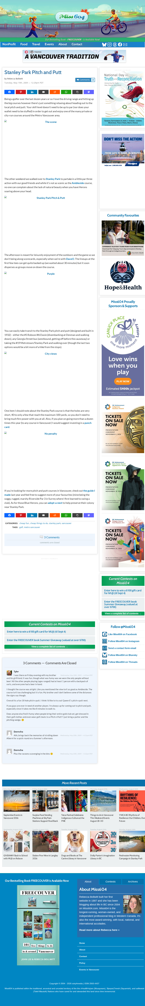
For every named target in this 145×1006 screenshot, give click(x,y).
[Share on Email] (43, 92)
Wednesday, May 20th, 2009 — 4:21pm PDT (76, 735)
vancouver (67, 523)
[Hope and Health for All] (123, 276)
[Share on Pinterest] (21, 92)
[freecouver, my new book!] (38, 965)
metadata (50, 520)
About (62, 44)
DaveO (70, 258)
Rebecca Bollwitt (15, 78)
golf (21, 527)
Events (49, 44)
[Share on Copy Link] (77, 92)
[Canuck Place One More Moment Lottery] (123, 353)
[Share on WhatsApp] (66, 92)
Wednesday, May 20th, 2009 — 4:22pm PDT (76, 754)
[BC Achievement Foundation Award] (123, 426)
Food (23, 44)
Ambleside (78, 183)
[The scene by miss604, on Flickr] (49, 147)
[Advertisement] (50, 587)
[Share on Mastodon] (89, 92)
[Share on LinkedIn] (32, 92)
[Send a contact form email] (125, 45)
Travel (36, 44)
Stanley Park (53, 178)
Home (82, 943)
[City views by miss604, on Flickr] (49, 379)
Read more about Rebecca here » (99, 930)
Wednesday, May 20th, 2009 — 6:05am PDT (76, 675)
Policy (82, 963)
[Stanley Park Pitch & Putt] (49, 223)
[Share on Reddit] (55, 92)
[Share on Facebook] (9, 92)
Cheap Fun (24, 523)
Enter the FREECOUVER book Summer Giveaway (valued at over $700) (46, 640)
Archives (133, 881)
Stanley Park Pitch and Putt (32, 72)
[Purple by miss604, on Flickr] (49, 299)
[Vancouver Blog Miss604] (72, 15)
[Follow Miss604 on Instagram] (109, 45)
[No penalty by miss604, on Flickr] (49, 459)
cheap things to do (39, 523)
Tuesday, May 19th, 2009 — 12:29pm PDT (23, 82)
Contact (77, 44)
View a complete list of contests (48, 646)
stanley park (55, 523)
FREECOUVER (74, 39)
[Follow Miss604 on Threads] (114, 45)
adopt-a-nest (55, 502)
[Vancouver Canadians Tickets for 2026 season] (74, 56)
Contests (110, 881)
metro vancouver (32, 527)
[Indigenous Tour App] (123, 238)
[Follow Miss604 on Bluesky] (104, 45)
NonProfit (9, 44)
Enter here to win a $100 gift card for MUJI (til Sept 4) (36, 631)
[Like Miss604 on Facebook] (120, 45)
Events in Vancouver (89, 969)
